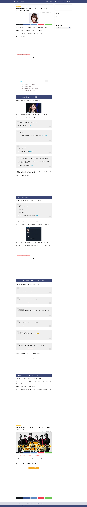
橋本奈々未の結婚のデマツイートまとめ (29, 90)
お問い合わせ (69, 1)
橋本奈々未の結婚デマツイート (27, 86)
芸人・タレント (61, 1)
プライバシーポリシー (19, 505)
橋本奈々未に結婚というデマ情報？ (28, 84)
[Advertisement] (33, 48)
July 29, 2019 (28, 125)
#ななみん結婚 (43, 135)
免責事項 (24, 505)
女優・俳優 (46, 1)
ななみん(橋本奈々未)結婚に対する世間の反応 (30, 88)
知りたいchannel (19, 1)
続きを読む (34, 467)
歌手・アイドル (53, 1)
